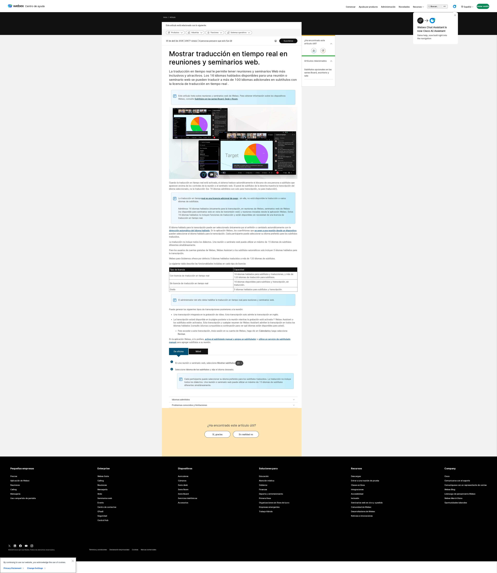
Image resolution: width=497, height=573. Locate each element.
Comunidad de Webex (361, 507)
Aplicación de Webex (19, 481)
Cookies (135, 550)
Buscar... (434, 6)
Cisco (447, 476)
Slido (99, 494)
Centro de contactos (106, 507)
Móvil (198, 351)
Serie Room (183, 489)
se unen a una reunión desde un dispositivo (275, 230)
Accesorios (183, 503)
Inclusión (355, 498)
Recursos (417, 7)
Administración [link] (388, 7)
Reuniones (15, 485)
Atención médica (266, 481)
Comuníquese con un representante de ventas (465, 485)
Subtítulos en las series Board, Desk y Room (216, 99)
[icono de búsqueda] (429, 7)
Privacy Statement (12, 568)
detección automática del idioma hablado (189, 230)
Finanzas (263, 489)
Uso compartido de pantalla (23, 498)
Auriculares (183, 476)
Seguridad (102, 516)
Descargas (356, 476)
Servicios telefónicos (187, 498)
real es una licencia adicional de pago (219, 198)
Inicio (165, 17)
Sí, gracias (217, 434)
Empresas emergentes (269, 507)
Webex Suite (103, 476)
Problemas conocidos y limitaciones (189, 405)
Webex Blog (449, 489)
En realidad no (246, 434)
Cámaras (182, 481)
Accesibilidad (357, 494)
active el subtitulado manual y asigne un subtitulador (230, 339)
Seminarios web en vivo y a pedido (367, 503)
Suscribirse (288, 41)
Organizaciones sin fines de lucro (274, 503)
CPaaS (100, 511)
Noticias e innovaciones (362, 516)
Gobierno (263, 485)
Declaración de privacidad (119, 550)
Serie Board (183, 494)
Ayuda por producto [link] (368, 7)
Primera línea (265, 498)
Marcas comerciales (148, 550)
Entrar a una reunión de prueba (365, 481)
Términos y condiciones (98, 550)
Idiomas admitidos (181, 399)
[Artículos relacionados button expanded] (331, 61)
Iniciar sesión (483, 6)
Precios (13, 476)
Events (100, 503)
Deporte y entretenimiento (271, 494)
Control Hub (102, 520)
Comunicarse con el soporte (457, 481)
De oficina (179, 351)
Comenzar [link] (351, 7)
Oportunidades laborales (455, 503)
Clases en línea (358, 485)
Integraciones (357, 489)
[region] (38, 565)
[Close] (72, 561)
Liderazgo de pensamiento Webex (459, 494)
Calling (13, 489)
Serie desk (183, 485)
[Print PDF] (275, 41)
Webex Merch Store (453, 498)
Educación (264, 476)
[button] (454, 6)
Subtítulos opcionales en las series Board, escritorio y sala (318, 72)
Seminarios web (104, 498)
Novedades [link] (404, 7)
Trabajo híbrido (266, 511)
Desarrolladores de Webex (363, 511)
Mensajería (15, 494)
